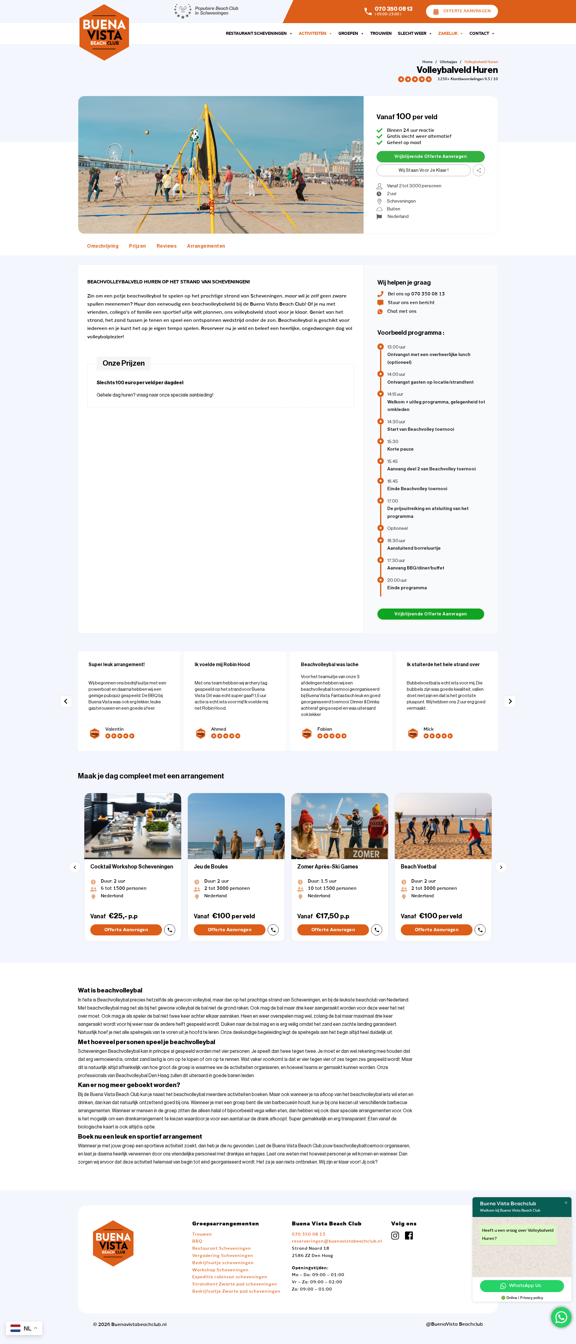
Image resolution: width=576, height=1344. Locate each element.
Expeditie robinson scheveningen (229, 1277)
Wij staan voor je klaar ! (424, 170)
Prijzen (137, 246)
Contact (479, 34)
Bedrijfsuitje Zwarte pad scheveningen (236, 1291)
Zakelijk (448, 34)
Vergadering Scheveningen (222, 1256)
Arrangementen (206, 246)
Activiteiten (312, 34)
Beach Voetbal (418, 866)
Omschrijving (102, 246)
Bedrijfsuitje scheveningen (223, 1263)
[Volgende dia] (510, 701)
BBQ (197, 1241)
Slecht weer (412, 34)
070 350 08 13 (393, 9)
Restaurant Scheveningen (256, 34)
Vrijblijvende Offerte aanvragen (430, 156)
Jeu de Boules (211, 866)
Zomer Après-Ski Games (327, 866)
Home (427, 62)
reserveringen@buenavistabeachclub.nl (337, 1241)
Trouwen (381, 34)
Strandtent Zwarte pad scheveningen (234, 1284)
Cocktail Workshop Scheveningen (131, 866)
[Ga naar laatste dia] (66, 701)
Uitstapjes (448, 62)
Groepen (348, 34)
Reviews (167, 246)
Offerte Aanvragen (467, 11)
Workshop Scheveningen (220, 1270)
